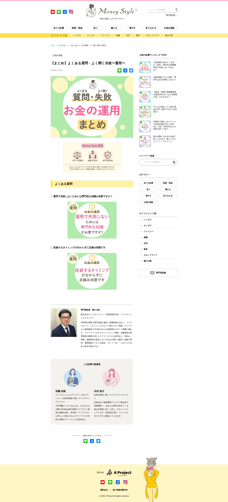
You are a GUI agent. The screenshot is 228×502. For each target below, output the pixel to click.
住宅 (146, 243)
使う (95, 28)
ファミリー (148, 231)
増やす (132, 28)
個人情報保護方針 (120, 490)
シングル (147, 220)
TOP (52, 45)
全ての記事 (58, 28)
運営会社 (104, 490)
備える (114, 28)
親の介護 (147, 261)
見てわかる (150, 28)
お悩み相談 (169, 28)
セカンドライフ (150, 255)
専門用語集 (170, 15)
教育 (146, 249)
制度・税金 (77, 28)
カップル (147, 225)
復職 (146, 237)
